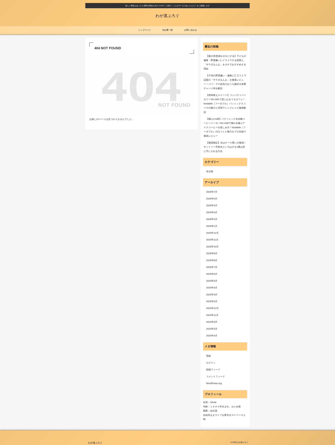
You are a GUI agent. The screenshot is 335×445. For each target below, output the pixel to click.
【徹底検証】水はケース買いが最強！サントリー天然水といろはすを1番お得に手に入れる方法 (225, 147)
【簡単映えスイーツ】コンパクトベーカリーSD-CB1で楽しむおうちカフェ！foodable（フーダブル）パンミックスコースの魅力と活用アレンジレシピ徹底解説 (225, 103)
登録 (208, 356)
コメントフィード (215, 376)
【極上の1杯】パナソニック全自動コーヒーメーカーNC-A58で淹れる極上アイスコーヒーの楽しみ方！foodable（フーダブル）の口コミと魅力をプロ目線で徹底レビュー (225, 127)
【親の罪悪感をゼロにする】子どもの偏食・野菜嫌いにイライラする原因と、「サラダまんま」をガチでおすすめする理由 (225, 62)
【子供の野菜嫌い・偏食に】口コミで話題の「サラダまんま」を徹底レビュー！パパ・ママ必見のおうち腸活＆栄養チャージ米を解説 (225, 82)
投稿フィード (213, 369)
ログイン (211, 362)
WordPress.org (214, 383)
